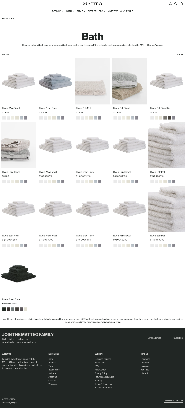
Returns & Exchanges (104, 376)
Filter (4, 54)
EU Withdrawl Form (103, 387)
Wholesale (53, 384)
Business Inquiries (103, 358)
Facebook (145, 358)
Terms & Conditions (103, 384)
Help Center (100, 369)
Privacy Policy (101, 373)
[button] (175, 4)
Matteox (52, 373)
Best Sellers (54, 369)
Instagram (145, 366)
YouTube (145, 369)
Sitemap (98, 380)
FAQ (97, 366)
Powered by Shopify (9, 402)
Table (50, 366)
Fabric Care (100, 362)
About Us (52, 376)
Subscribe (178, 337)
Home (5, 18)
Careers (52, 380)
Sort (179, 54)
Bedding (52, 362)
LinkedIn (145, 373)
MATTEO (12, 399)
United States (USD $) (172, 400)
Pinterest (145, 362)
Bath (13, 18)
